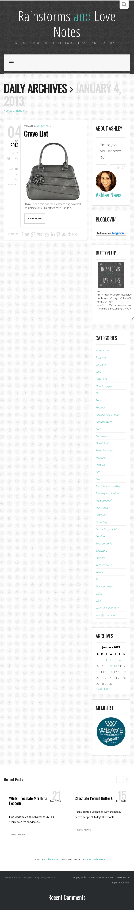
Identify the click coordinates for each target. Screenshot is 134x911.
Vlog (98, 600)
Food (99, 400)
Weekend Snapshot (107, 608)
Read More (18, 834)
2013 (14, 110)
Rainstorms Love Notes (67, 23)
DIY (98, 393)
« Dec (99, 688)
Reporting (101, 522)
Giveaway (101, 436)
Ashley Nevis (51, 859)
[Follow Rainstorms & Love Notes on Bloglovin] (111, 233)
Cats (98, 371)
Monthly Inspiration (107, 493)
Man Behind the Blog (108, 486)
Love (98, 479)
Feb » (107, 688)
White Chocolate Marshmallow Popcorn (31, 800)
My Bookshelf (103, 500)
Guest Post (102, 443)
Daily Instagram (105, 386)
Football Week (104, 421)
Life (98, 472)
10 (115, 666)
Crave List (36, 133)
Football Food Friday (108, 414)
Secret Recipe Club (106, 529)
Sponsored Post (105, 543)
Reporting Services (46, 877)
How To (100, 464)
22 (106, 678)
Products (101, 515)
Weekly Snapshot (106, 615)
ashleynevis (44, 125)
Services (100, 536)
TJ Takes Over (103, 565)
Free (98, 429)
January (21, 110)
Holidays (101, 457)
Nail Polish (102, 507)
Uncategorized (104, 586)
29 (106, 683)
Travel (99, 572)
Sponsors (101, 550)
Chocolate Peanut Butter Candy (97, 798)
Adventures (102, 350)
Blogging (101, 357)
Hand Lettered (104, 450)
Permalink (13, 184)
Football (100, 407)
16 (111, 672)
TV (97, 579)
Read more (34, 218)
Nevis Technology (95, 859)
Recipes (28, 877)
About (17, 877)
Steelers (100, 557)
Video (99, 593)
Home (7, 110)
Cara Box (101, 364)
